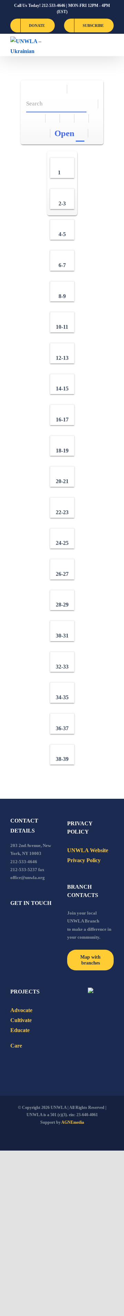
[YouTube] (22, 922)
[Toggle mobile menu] (111, 45)
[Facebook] (12, 922)
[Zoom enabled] (82, 118)
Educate (20, 1030)
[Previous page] (35, 133)
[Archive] (60, 89)
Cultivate (21, 1020)
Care (16, 1046)
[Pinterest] (50, 922)
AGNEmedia (72, 1122)
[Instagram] (40, 922)
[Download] (53, 118)
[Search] (91, 104)
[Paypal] (31, 922)
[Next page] (43, 133)
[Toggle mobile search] (98, 45)
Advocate (21, 1010)
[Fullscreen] (67, 118)
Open (64, 133)
